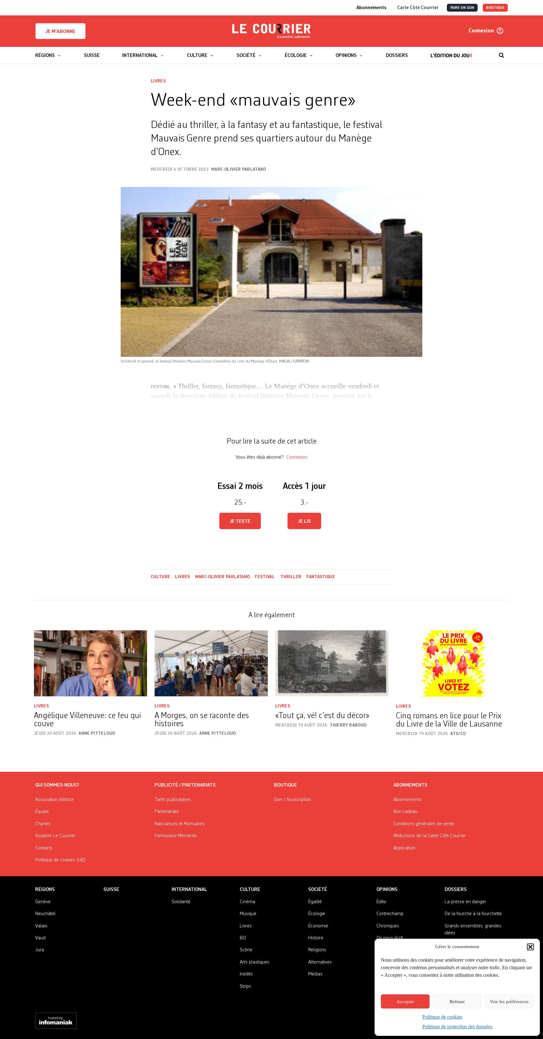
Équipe (42, 811)
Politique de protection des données (457, 1026)
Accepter (405, 1001)
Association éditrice (54, 799)
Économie (318, 926)
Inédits (246, 974)
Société (317, 889)
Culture (160, 577)
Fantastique (320, 577)
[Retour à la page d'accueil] (271, 31)
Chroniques (387, 926)
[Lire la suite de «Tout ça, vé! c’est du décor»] (331, 663)
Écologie (316, 913)
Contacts (43, 848)
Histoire (315, 938)
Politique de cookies (442, 1017)
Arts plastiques (254, 962)
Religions (317, 950)
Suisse (111, 889)
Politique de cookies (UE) (60, 860)
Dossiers (456, 889)
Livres (158, 81)
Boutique (285, 785)
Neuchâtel (45, 913)
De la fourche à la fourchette (473, 913)
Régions (45, 889)
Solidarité (181, 901)
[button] (530, 947)
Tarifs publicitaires (173, 799)
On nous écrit (389, 938)
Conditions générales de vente (423, 823)
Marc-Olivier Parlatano (222, 577)
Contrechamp (389, 913)
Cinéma (247, 901)
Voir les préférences (509, 1001)
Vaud (40, 938)
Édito (381, 901)
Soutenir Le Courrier (55, 835)
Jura (39, 950)
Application (404, 848)
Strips (245, 986)
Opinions (387, 889)
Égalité (315, 901)
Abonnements (407, 799)
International (189, 889)
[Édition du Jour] (451, 52)
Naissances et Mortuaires (180, 823)
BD (243, 938)
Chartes (43, 823)
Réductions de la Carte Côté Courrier (429, 835)
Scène (246, 950)
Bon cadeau (405, 811)
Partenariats (167, 811)
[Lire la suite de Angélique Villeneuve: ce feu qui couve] (90, 663)
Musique (248, 913)
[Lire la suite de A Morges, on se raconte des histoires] (211, 663)
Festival (265, 577)
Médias (315, 974)
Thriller (290, 577)
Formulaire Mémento (176, 835)
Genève (43, 901)
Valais (41, 926)
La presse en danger (465, 901)
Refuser (457, 1001)
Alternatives (320, 962)
